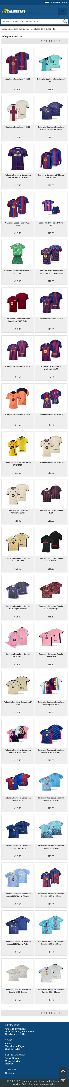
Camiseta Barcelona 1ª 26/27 (17, 79)
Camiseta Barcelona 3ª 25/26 (17, 415)
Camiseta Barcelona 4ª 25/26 (51, 415)
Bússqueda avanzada (18, 29)
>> (64, 41)
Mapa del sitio (12, 1061)
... (61, 41)
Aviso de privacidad (15, 1028)
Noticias (9, 1063)
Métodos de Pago (14, 1046)
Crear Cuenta (59, 2)
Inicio (3, 29)
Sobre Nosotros (13, 1058)
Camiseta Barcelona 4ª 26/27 (17, 127)
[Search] (65, 21)
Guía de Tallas (12, 1049)
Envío (8, 1043)
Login (46, 2)
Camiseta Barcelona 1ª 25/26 (51, 319)
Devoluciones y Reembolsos (20, 1031)
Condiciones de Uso (15, 1034)
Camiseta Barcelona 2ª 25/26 (51, 462)
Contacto (10, 1073)
